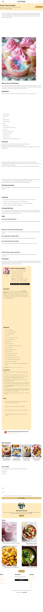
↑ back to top (21, 583)
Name (3, 500)
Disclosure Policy (3, 591)
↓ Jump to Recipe (38, 6)
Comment (4, 486)
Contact (1, 590)
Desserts (31, 594)
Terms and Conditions (4, 595)
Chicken (31, 593)
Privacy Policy (2, 594)
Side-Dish (31, 598)
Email (3, 504)
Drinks (31, 597)
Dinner (31, 595)
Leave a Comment (8, 8)
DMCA (1, 593)
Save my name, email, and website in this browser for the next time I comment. (18, 508)
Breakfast (31, 591)
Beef (30, 590)
